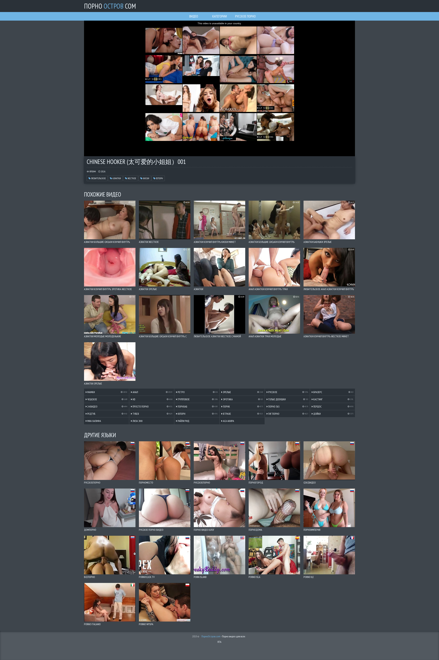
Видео (193, 16)
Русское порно (245, 16)
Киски (145, 178)
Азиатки (116, 178)
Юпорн (159, 178)
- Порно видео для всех (223, 636)
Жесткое (131, 178)
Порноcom (110, 6)
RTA (219, 642)
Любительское (98, 178)
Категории (219, 16)
